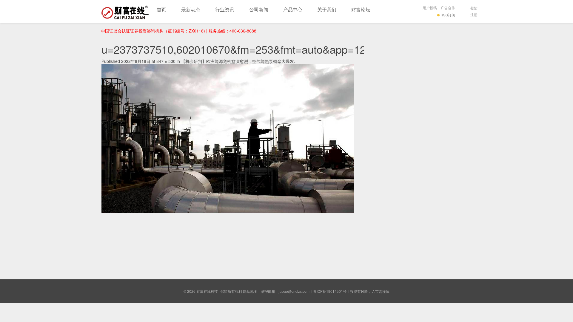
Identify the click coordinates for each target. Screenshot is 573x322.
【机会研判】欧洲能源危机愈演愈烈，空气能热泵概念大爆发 (237, 61)
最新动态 (190, 9)
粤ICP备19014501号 (329, 291)
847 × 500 (165, 61)
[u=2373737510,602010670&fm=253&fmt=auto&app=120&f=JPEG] (227, 138)
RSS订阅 (447, 14)
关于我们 (326, 9)
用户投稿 (430, 7)
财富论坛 (360, 9)
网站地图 (250, 291)
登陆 (474, 7)
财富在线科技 (125, 11)
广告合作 (448, 7)
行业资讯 (224, 9)
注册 (474, 14)
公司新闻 (258, 9)
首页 (161, 9)
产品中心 (292, 9)
